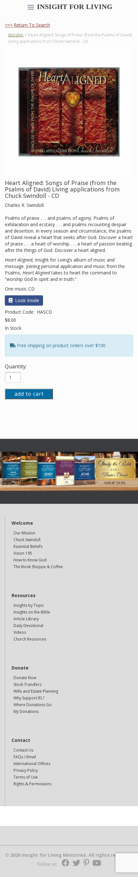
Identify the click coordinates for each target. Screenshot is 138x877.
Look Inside (27, 300)
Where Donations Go (32, 704)
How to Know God (30, 560)
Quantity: (16, 366)
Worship (15, 35)
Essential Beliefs (27, 546)
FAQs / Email (24, 757)
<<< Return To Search (27, 25)
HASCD (44, 312)
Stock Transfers (27, 684)
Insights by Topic (28, 605)
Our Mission (24, 533)
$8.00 (10, 320)
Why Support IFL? (28, 698)
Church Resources (29, 639)
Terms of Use (25, 777)
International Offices (31, 763)
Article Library (26, 619)
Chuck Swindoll (26, 539)
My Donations (26, 711)
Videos (19, 632)
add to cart (29, 393)
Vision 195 (22, 553)
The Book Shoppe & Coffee (38, 566)
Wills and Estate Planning (35, 691)
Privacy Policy (25, 770)
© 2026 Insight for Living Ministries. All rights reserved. (69, 855)
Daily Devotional (28, 625)
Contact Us (23, 750)
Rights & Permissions (32, 784)
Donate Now (24, 677)
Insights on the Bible (31, 612)
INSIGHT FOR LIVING (74, 6)
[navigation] (31, 7)
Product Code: (20, 312)
